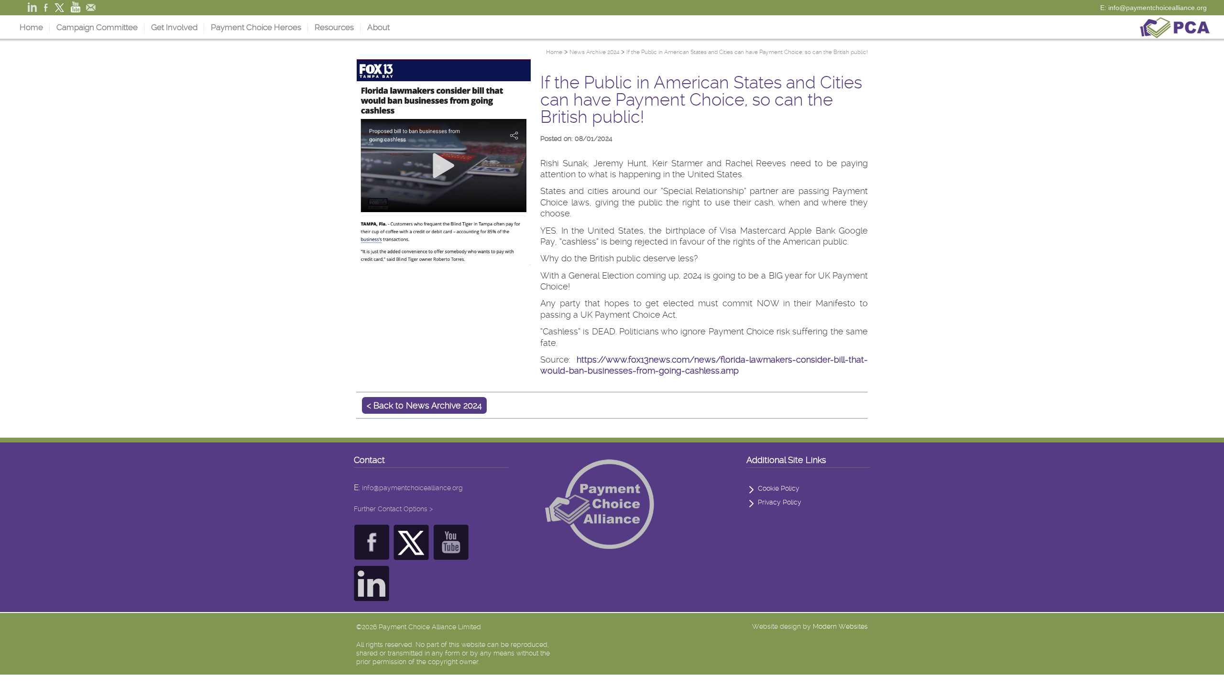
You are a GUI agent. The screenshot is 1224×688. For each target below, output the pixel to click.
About (378, 27)
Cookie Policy (778, 488)
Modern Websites (840, 626)
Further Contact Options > (393, 509)
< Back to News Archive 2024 (424, 405)
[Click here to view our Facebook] (372, 555)
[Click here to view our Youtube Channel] (451, 555)
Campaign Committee (97, 27)
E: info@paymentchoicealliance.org (1153, 7)
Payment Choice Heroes (256, 27)
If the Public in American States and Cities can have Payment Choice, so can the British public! (747, 52)
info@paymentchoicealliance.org (412, 488)
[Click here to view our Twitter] (411, 555)
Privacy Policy (779, 502)
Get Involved (174, 27)
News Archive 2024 (594, 52)
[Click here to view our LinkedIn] (372, 596)
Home (31, 27)
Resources (334, 27)
